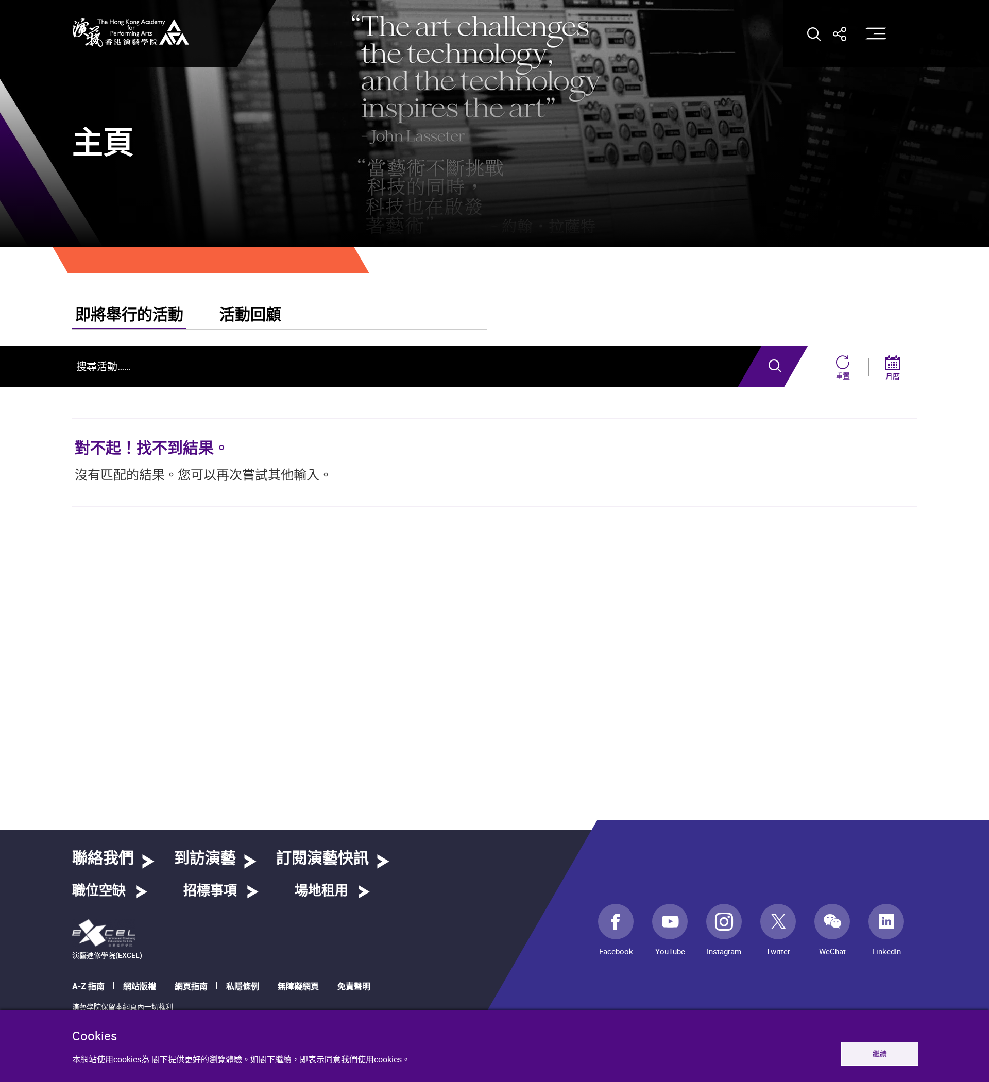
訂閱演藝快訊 (322, 858)
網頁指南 (191, 986)
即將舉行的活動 (129, 315)
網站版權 (139, 986)
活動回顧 (250, 315)
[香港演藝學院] (131, 32)
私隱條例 (242, 986)
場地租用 (321, 891)
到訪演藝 (205, 858)
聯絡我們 (103, 858)
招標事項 (210, 891)
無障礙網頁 (298, 986)
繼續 (880, 1053)
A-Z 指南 (88, 986)
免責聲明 (353, 986)
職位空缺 (99, 891)
